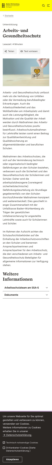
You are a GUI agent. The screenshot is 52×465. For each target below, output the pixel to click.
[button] (10, 51)
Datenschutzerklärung (18, 434)
